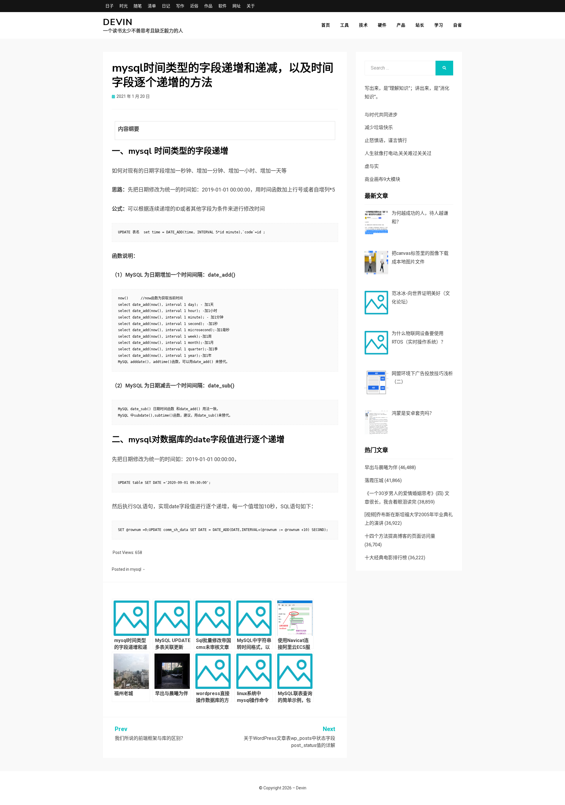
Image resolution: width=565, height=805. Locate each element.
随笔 (138, 6)
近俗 (194, 6)
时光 (123, 6)
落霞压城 (374, 480)
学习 (438, 25)
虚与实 (372, 166)
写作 (180, 6)
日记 (166, 6)
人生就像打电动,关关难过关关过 (398, 153)
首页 (325, 25)
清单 (152, 6)
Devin (118, 22)
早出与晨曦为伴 (381, 467)
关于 (251, 6)
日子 (109, 6)
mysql (135, 569)
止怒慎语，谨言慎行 (386, 140)
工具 (344, 25)
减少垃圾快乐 (379, 127)
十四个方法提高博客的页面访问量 (400, 536)
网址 (236, 6)
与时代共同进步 (381, 115)
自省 (457, 25)
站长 (420, 25)
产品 (401, 25)
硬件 (382, 25)
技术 (363, 25)
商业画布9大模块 (382, 179)
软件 (222, 6)
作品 (208, 6)
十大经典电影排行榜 (386, 557)
